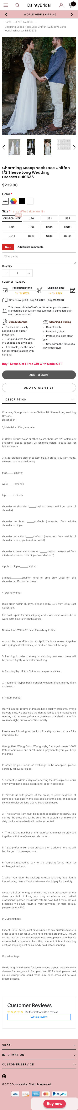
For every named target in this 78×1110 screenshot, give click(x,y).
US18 (49, 235)
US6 (12, 227)
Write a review (39, 1016)
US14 (12, 235)
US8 (31, 227)
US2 (49, 218)
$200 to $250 (24, 22)
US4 (67, 218)
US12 (67, 227)
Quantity (7, 266)
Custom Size (12, 218)
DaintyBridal (39, 5)
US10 (49, 227)
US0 (31, 218)
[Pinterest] (4, 1076)
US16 (31, 235)
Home (8, 22)
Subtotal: (8, 281)
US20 (67, 235)
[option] (39, 14)
